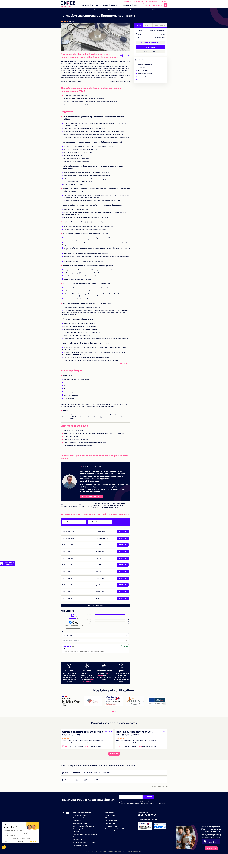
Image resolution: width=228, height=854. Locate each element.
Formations (68, 9)
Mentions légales (110, 823)
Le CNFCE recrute (110, 815)
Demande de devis (152, 1)
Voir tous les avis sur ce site (73, 628)
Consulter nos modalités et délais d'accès (71, 81)
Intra (147, 25)
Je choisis (20, 841)
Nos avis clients (142, 79)
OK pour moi (33, 841)
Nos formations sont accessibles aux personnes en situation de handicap (119, 830)
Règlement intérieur (111, 820)
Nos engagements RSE (80, 845)
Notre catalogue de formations (82, 812)
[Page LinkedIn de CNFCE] (146, 815)
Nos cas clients (77, 839)
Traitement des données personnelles (116, 851)
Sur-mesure (160, 25)
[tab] (113, 711)
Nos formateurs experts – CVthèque (84, 842)
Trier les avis (65, 632)
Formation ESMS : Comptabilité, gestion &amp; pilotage (115, 9)
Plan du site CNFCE (111, 826)
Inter (138, 25)
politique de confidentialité (159, 803)
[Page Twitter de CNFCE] (142, 815)
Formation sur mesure (100, 5)
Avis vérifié (125, 646)
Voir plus (114, 754)
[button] (4, 847)
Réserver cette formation (145, 76)
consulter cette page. (108, 406)
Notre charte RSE (110, 812)
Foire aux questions (79, 829)
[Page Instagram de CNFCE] (149, 815)
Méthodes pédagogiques (145, 73)
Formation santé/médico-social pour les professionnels (86, 9)
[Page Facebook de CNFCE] (139, 815)
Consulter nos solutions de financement (120, 81)
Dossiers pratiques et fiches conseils (84, 826)
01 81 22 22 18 (139, 1)
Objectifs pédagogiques (145, 64)
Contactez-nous (127, 1)
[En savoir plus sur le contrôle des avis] (77, 618)
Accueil (62, 9)
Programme (141, 67)
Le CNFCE (137, 5)
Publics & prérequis (143, 70)
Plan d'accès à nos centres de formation (85, 834)
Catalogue (85, 5)
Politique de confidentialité (135, 851)
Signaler (102, 651)
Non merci (8, 841)
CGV (106, 818)
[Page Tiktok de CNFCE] (155, 815)
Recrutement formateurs (80, 823)
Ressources (126, 5)
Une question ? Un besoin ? (9, 563)
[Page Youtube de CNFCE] (152, 815)
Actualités (76, 831)
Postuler (164, 1)
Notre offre (115, 5)
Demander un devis (78, 818)
